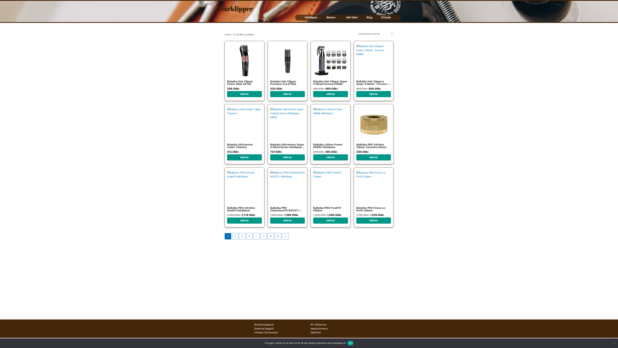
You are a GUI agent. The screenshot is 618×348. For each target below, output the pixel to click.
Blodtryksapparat (264, 324)
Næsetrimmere (319, 328)
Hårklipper (236, 8)
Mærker (331, 17)
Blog (369, 17)
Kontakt (386, 17)
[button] (332, 17)
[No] (614, 343)
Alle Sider (352, 17)
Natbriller (316, 332)
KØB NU (244, 94)
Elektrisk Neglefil (264, 328)
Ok (350, 343)
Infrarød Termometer (266, 332)
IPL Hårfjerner (319, 324)
